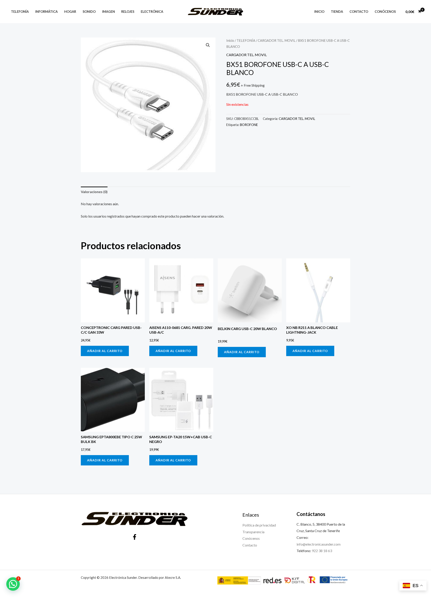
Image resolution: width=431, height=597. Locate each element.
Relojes (127, 11)
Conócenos (385, 11)
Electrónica (152, 11)
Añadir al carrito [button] (105, 351)
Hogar (70, 11)
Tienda (337, 11)
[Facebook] (134, 537)
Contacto (359, 11)
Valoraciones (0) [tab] (94, 191)
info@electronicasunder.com (319, 544)
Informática (46, 11)
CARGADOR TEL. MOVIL (276, 40)
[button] (208, 45)
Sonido (89, 11)
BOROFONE (249, 125)
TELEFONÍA (246, 40)
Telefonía (20, 11)
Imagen (108, 11)
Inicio (319, 11)
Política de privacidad (259, 525)
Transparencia (253, 532)
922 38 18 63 (322, 551)
